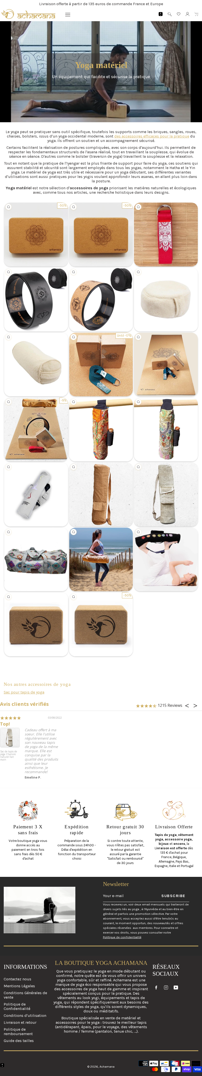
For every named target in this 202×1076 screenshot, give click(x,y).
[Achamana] (28, 14)
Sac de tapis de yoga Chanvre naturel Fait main (8, 755)
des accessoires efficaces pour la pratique (151, 136)
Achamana (107, 1066)
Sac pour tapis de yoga (24, 692)
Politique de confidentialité (122, 937)
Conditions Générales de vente (25, 995)
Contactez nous (17, 979)
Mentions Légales (19, 986)
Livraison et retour (20, 1022)
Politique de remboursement (18, 1031)
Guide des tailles (19, 1040)
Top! (5, 724)
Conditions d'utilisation (25, 1015)
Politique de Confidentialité (17, 1006)
